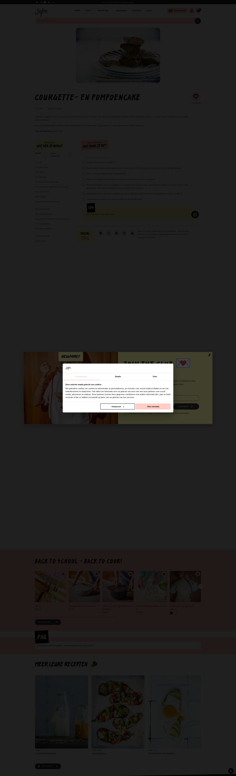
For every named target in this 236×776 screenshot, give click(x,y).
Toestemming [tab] (81, 376)
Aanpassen (116, 406)
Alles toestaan (153, 406)
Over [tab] (155, 376)
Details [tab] (118, 376)
